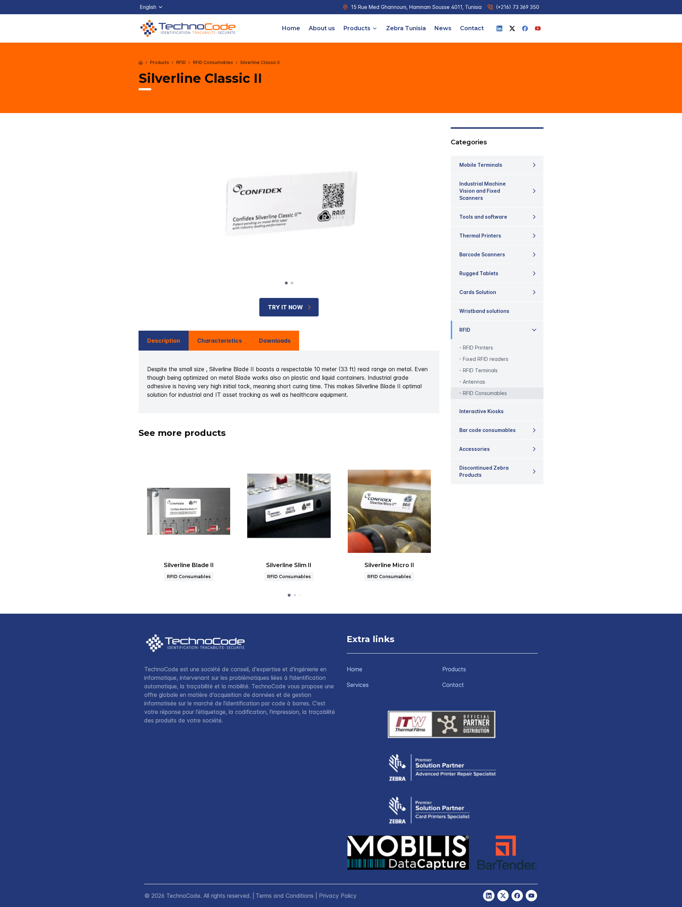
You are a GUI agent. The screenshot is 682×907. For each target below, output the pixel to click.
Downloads (275, 340)
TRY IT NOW (285, 307)
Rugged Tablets (478, 273)
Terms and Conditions (285, 895)
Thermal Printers (480, 236)
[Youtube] (537, 28)
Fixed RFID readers (485, 359)
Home (291, 28)
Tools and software (483, 217)
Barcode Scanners (482, 254)
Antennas (474, 382)
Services (358, 684)
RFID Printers (478, 348)
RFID (181, 62)
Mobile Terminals (480, 165)
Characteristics (219, 340)
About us (322, 28)
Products (356, 28)
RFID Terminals (480, 370)
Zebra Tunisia (406, 28)
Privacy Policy (338, 895)
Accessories (474, 449)
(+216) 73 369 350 (517, 7)
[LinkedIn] (499, 28)
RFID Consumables (213, 62)
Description (163, 340)
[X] (512, 28)
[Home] (141, 62)
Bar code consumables (487, 430)
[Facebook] (525, 28)
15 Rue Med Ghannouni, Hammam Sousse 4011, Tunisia (416, 7)
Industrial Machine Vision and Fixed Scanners (482, 191)
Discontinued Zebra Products (484, 471)
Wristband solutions (484, 311)
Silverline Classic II (260, 62)
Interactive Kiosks (481, 411)
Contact (472, 28)
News (442, 28)
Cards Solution (477, 292)
